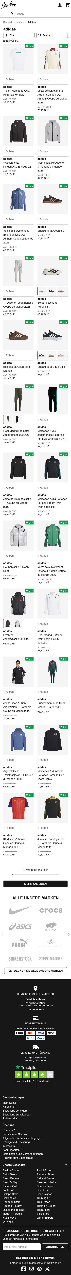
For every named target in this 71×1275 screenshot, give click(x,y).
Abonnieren (55, 1247)
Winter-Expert (45, 1217)
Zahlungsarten (11, 1150)
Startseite (8, 22)
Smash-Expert (45, 1186)
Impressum (9, 1146)
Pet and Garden (46, 1178)
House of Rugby (12, 1206)
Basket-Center (11, 1170)
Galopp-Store (10, 1194)
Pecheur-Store (45, 1174)
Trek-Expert (43, 1202)
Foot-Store (9, 1190)
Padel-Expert (44, 1170)
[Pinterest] (39, 1269)
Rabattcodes (10, 1118)
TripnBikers (43, 1210)
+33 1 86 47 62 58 (35, 1009)
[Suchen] (12, 14)
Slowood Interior (46, 1182)
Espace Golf (10, 1186)
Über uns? (9, 1130)
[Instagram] (31, 1269)
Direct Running (11, 1178)
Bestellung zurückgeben (35, 1060)
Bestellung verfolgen (15, 1110)
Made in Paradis (12, 1213)
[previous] (2, 934)
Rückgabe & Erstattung (16, 1142)
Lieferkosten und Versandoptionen (23, 1154)
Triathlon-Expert (46, 1206)
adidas (7, 87)
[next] (68, 934)
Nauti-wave (9, 1217)
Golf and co (9, 1198)
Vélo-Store (43, 1213)
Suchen (19, 14)
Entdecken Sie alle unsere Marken (35, 971)
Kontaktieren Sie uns (35, 999)
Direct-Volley (10, 1182)
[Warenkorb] (67, 5)
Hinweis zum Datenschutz (18, 1158)
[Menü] (4, 14)
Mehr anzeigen (35, 884)
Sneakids (42, 1190)
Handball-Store (11, 1202)
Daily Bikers (10, 1174)
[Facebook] (23, 1269)
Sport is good (44, 1194)
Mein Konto (9, 1102)
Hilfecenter (9, 1106)
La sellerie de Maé (13, 1210)
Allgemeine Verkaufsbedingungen (22, 1138)
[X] (47, 1269)
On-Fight (8, 1221)
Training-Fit (43, 1198)
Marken (20, 22)
